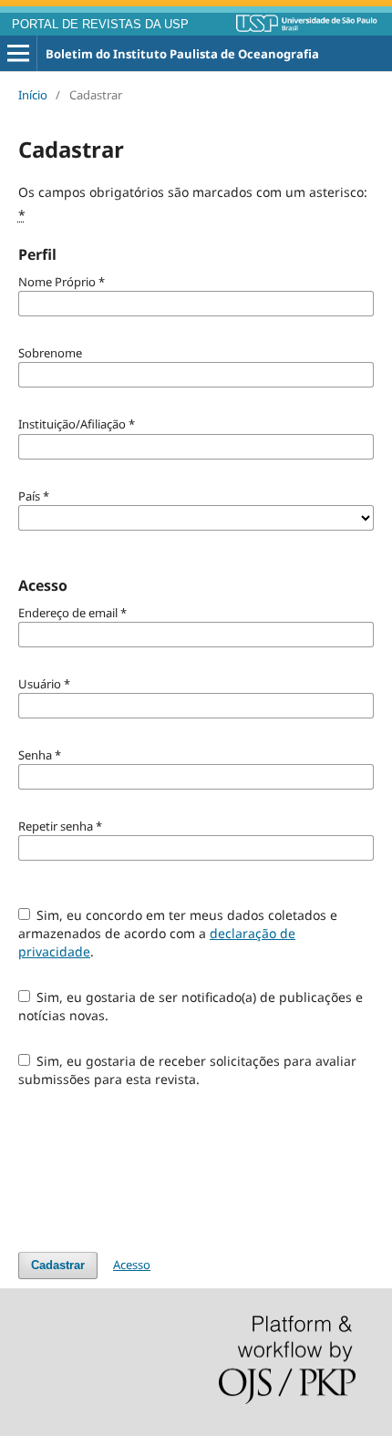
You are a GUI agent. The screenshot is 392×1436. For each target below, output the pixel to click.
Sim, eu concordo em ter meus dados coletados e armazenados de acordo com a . (178, 933)
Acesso (131, 1264)
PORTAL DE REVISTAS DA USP (100, 24)
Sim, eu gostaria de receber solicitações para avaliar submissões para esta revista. (187, 1070)
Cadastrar (58, 1265)
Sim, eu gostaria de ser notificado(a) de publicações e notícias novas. (191, 1006)
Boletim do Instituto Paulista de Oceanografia (182, 54)
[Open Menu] (18, 54)
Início (32, 95)
